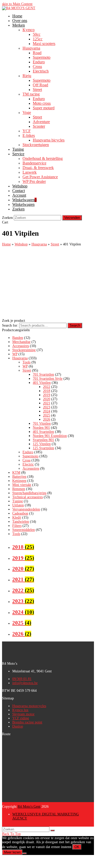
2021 (46, 403)
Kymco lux (20, 710)
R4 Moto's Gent (29, 806)
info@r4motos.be (25, 683)
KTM (16, 472)
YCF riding (20, 718)
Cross (26, 460)
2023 (46, 407)
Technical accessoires (27, 497)
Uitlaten (18, 505)
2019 (46, 395)
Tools (26, 362)
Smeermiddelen (23, 530)
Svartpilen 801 (43, 440)
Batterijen (19, 477)
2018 (46, 391)
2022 (46, 387)
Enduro (28, 452)
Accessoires (20, 346)
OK (76, 847)
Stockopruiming (24, 350)
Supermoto (30, 456)
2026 (46, 419)
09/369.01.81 (21, 679)
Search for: (10, 325)
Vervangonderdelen (26, 509)
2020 (46, 399)
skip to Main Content (17, 4)
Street (27, 370)
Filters (17, 526)
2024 (46, 411)
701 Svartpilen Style (47, 378)
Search (75, 325)
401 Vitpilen (42, 383)
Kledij (16, 517)
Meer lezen (12, 852)
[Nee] (25, 853)
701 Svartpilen (43, 374)
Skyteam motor (23, 714)
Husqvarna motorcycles (29, 706)
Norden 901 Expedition (50, 436)
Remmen (18, 489)
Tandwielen (20, 521)
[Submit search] (52, 830)
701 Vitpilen (42, 423)
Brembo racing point (27, 722)
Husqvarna (20, 358)
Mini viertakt (21, 485)
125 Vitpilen (42, 444)
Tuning (17, 501)
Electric (28, 464)
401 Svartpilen (43, 432)
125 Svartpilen (43, 448)
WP (14, 354)
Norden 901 (41, 428)
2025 (46, 415)
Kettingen (19, 481)
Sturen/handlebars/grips (29, 493)
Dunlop (17, 726)
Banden (17, 338)
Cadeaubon (20, 513)
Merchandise (21, 342)
